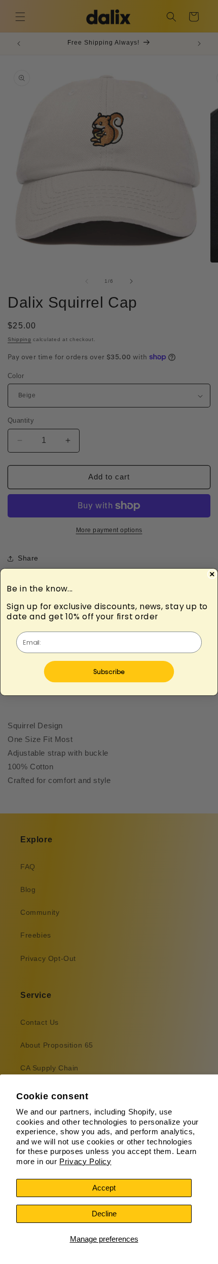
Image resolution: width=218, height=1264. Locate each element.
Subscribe (109, 671)
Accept (104, 1187)
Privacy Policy (85, 1161)
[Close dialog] (212, 574)
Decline (104, 1213)
